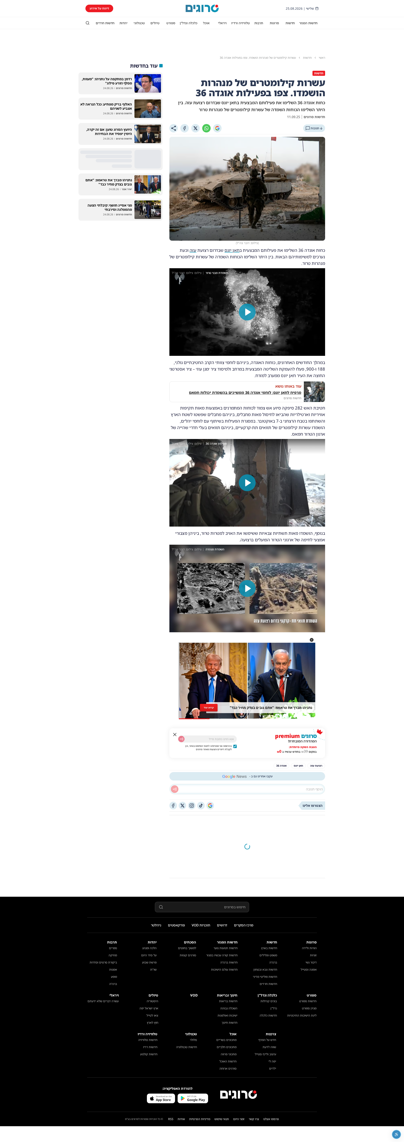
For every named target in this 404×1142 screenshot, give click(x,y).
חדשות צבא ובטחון (265, 969)
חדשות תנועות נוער (226, 948)
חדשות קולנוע (148, 1054)
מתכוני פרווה (229, 1054)
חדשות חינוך (229, 1023)
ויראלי (222, 23)
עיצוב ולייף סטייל (265, 1054)
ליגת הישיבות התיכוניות (301, 1015)
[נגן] (247, 312)
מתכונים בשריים (226, 1040)
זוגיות (313, 955)
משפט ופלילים (268, 955)
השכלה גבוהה (228, 1008)
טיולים (154, 23)
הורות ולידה (309, 948)
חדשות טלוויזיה (147, 1040)
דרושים (222, 925)
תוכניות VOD (201, 925)
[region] (247, 312)
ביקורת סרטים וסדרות (103, 962)
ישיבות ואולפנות (227, 1015)
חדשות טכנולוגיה (186, 1047)
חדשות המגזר (308, 23)
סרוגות (274, 23)
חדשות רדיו (150, 1047)
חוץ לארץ (152, 1023)
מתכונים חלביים (227, 1047)
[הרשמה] (181, 739)
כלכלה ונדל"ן (188, 23)
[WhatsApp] (206, 128)
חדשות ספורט (307, 1001)
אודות (181, 1119)
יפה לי (272, 1061)
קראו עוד (209, 707)
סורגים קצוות (188, 955)
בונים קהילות (268, 1001)
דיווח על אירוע (99, 8)
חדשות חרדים (105, 23)
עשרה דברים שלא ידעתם (103, 1001)
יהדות (124, 23)
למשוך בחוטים (187, 948)
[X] (195, 128)
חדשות (290, 23)
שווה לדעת (269, 1047)
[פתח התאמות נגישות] (396, 1134)
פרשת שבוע (149, 962)
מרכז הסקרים (243, 925)
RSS (170, 1119)
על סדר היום (149, 955)
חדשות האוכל (228, 1061)
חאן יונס (232, 250)
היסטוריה (152, 1001)
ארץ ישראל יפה (149, 1008)
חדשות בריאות (228, 1001)
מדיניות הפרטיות (199, 1119)
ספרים (113, 948)
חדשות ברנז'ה (229, 962)
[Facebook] (184, 128)
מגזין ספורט (309, 1008)
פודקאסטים (176, 925)
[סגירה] (175, 735)
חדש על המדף (267, 1040)
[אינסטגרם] (191, 805)
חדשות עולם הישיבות (224, 969)
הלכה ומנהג (149, 948)
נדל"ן (273, 1008)
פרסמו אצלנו (271, 1119)
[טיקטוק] (201, 805)
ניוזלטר (156, 925)
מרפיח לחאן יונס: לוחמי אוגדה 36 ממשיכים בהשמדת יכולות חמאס (245, 392)
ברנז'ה (273, 962)
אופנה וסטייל (309, 969)
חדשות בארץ (269, 948)
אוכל (206, 23)
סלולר (193, 1040)
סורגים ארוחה (228, 1068)
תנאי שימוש (221, 1119)
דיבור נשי (311, 962)
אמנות (113, 969)
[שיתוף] (173, 128)
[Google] (217, 128)
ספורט (170, 23)
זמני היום (239, 1119)
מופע (114, 977)
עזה (193, 250)
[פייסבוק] (173, 805)
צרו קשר (254, 1119)
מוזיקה (113, 955)
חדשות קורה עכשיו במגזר (222, 955)
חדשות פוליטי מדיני (265, 977)
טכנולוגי (139, 23)
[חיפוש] (87, 23)
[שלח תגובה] (174, 789)
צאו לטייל (152, 1015)
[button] (312, 640)
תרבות (258, 23)
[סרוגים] (238, 1094)
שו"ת (153, 969)
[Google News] (210, 805)
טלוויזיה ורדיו (240, 23)
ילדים (272, 1068)
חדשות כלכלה (268, 1015)
